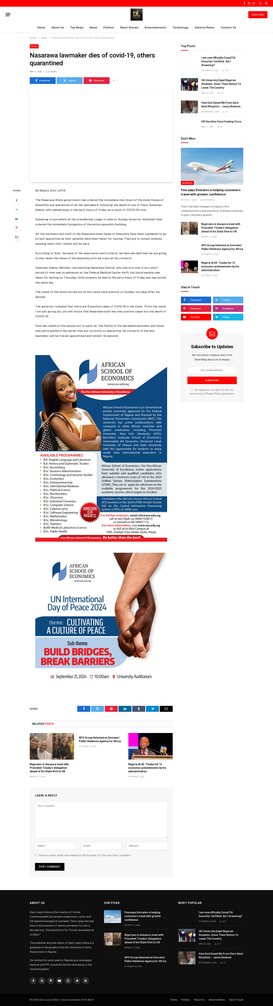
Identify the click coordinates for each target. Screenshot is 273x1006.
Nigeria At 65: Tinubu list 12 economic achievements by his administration (147, 768)
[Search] (265, 3)
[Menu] (8, 14)
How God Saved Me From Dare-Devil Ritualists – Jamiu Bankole (220, 104)
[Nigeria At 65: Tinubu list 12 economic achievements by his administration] (150, 746)
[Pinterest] (16, 227)
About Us (57, 27)
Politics (108, 27)
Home (41, 27)
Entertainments (155, 27)
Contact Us (228, 27)
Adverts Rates (204, 27)
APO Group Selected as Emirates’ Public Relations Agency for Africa (100, 739)
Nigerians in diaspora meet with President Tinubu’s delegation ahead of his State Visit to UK (49, 768)
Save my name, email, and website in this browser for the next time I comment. (85, 855)
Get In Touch (236, 999)
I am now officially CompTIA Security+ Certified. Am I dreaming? (218, 61)
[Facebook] (16, 200)
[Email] (16, 236)
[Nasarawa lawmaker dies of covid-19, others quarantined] (101, 135)
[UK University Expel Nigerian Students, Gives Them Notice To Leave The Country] (189, 84)
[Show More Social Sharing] (114, 80)
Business (187, 183)
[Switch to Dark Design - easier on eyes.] (261, 3)
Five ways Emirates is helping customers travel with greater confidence (210, 192)
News (93, 27)
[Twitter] (16, 209)
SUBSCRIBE (257, 14)
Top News (76, 27)
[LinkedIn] (16, 218)
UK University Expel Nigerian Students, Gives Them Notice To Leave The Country (221, 84)
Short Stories (129, 27)
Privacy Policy (213, 393)
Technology (180, 27)
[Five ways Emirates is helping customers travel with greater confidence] (212, 166)
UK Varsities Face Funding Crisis (221, 121)
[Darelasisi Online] (137, 15)
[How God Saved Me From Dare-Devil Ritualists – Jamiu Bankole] (189, 106)
